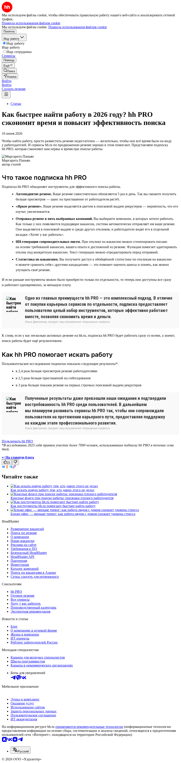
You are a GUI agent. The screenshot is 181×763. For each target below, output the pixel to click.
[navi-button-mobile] (6, 94)
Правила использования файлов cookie (77, 27)
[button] (6, 81)
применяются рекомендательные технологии (89, 727)
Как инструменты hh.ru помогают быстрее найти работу (53, 506)
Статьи (16, 104)
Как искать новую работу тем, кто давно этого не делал (52, 490)
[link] (9, 71)
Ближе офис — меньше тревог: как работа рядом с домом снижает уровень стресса (73, 514)
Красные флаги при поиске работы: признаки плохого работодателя (62, 498)
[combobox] (20, 750)
